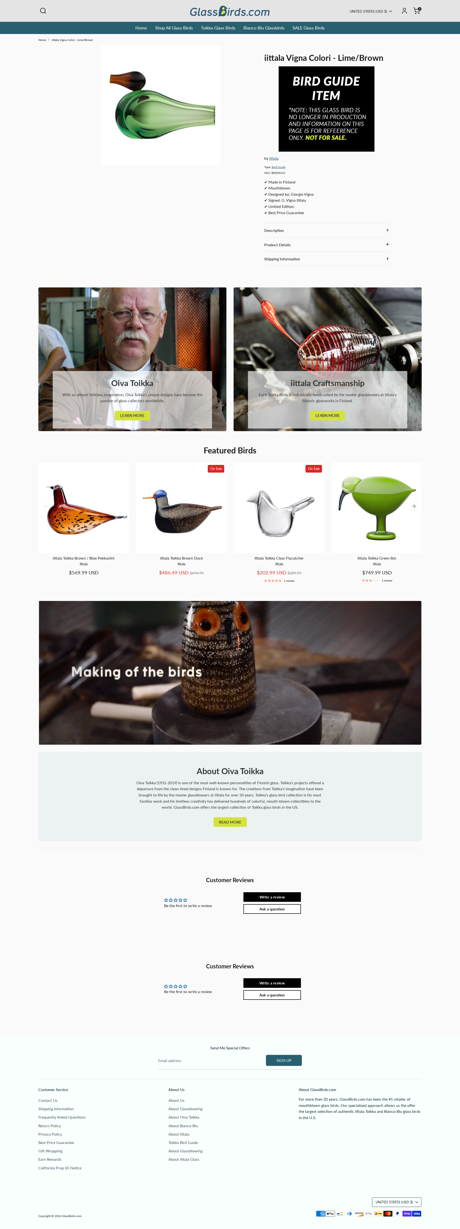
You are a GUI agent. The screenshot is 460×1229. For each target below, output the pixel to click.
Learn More (132, 415)
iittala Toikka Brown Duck (181, 558)
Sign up (284, 1060)
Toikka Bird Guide (183, 1142)
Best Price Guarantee (56, 1142)
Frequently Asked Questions (62, 1117)
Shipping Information (282, 259)
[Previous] (46, 506)
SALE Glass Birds (309, 27)
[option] (80, 524)
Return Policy (49, 1125)
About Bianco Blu (183, 1125)
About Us (176, 1100)
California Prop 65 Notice (59, 1168)
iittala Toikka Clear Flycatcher (279, 558)
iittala (274, 158)
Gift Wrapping (50, 1151)
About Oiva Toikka (183, 1117)
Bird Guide (278, 167)
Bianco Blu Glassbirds (263, 27)
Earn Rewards (49, 1159)
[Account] (404, 11)
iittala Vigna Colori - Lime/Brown (72, 40)
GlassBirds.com (71, 1216)
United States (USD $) (368, 11)
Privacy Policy (50, 1134)
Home (141, 27)
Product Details (277, 244)
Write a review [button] (272, 897)
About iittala (178, 1134)
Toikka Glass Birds (218, 27)
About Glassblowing (185, 1108)
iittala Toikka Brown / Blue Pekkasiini (84, 558)
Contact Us (48, 1100)
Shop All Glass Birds (174, 27)
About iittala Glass (183, 1159)
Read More (230, 822)
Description (274, 230)
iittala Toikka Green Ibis (376, 558)
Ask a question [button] (272, 909)
